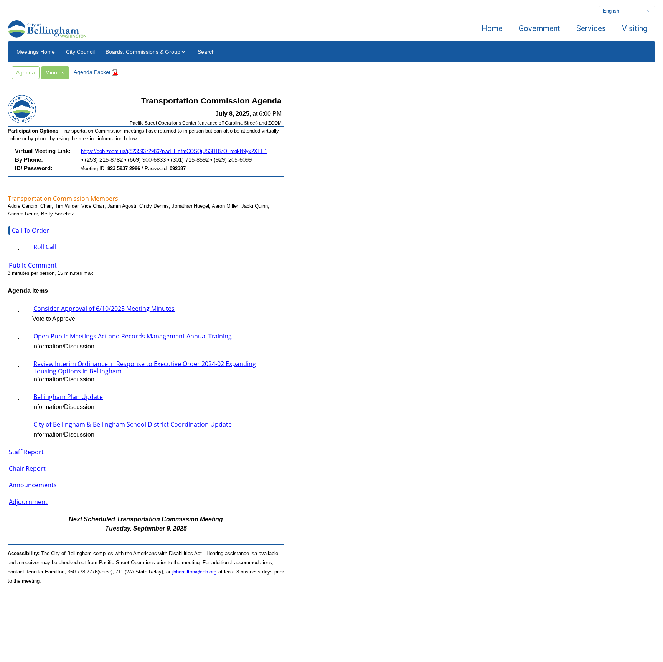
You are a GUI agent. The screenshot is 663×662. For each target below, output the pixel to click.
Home (492, 28)
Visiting (634, 28)
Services (591, 28)
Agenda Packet (93, 72)
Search (206, 52)
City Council (80, 52)
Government (539, 28)
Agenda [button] (25, 72)
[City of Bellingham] (47, 28)
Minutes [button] (54, 72)
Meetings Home (35, 52)
